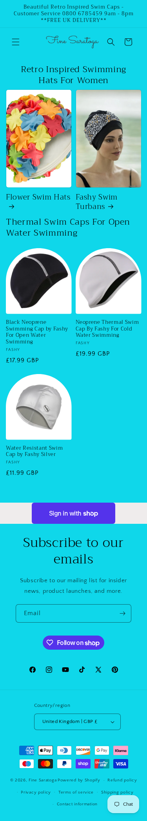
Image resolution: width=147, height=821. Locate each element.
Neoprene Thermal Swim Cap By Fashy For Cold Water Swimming (107, 329)
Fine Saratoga (42, 780)
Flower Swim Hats (38, 198)
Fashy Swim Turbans (97, 202)
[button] (15, 42)
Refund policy (122, 780)
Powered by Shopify (79, 780)
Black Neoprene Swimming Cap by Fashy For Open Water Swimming (37, 332)
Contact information (77, 804)
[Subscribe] (122, 613)
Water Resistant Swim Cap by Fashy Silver (34, 451)
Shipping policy (117, 792)
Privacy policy (36, 792)
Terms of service (76, 792)
